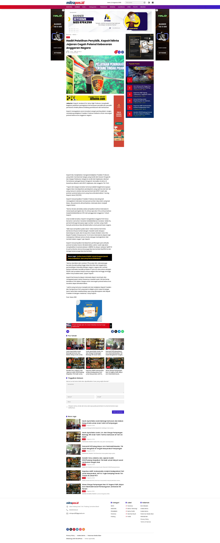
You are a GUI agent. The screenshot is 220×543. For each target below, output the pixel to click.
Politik (129, 516)
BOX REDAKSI (144, 506)
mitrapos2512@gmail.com (77, 513)
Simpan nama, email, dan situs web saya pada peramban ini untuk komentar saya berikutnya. (93, 407)
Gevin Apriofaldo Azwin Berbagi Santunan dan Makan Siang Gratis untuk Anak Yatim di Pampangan (74, 353)
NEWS (68, 37)
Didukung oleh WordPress (74, 538)
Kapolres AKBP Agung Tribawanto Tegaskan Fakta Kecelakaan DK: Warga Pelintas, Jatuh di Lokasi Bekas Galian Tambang (142, 93)
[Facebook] (112, 331)
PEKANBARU (114, 511)
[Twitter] (115, 331)
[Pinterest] (74, 529)
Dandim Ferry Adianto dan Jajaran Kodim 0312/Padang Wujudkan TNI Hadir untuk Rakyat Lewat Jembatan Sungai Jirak (75, 372)
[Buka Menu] (153, 3)
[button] (144, 2)
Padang (113, 516)
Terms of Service (146, 522)
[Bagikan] (122, 52)
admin (71, 51)
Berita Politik (131, 511)
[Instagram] (80, 529)
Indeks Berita (144, 508)
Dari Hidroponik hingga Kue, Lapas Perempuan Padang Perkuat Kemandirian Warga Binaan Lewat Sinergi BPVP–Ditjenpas (142, 87)
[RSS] (83, 529)
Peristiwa (113, 514)
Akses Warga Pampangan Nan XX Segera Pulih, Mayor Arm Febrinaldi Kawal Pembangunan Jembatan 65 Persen (115, 372)
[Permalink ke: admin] (68, 52)
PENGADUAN (144, 516)
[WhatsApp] (122, 331)
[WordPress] (77, 529)
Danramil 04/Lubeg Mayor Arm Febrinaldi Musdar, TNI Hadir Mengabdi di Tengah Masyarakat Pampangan (114, 353)
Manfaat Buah (132, 514)
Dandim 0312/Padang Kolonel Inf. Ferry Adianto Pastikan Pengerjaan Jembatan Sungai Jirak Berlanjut (142, 113)
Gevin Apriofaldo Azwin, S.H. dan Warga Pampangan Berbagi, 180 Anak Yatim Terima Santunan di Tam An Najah (94, 353)
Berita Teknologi (132, 508)
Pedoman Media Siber (147, 514)
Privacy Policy (145, 519)
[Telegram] (119, 331)
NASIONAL (113, 508)
